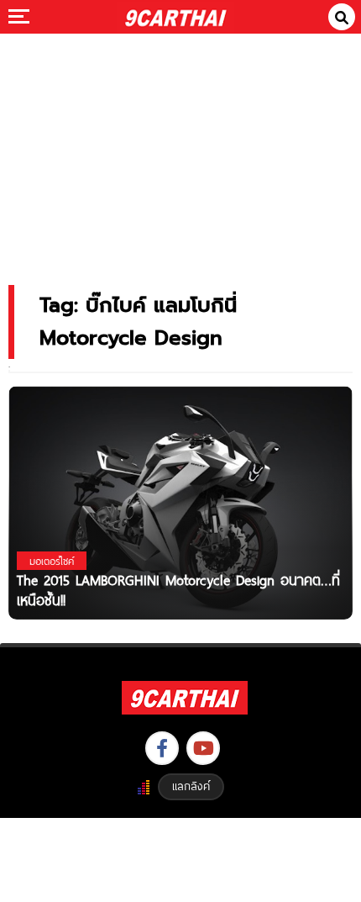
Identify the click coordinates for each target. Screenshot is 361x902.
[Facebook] (162, 748)
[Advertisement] (180, 147)
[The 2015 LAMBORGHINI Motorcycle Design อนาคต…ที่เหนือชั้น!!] (180, 502)
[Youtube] (203, 748)
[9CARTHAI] (175, 17)
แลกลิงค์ (191, 786)
